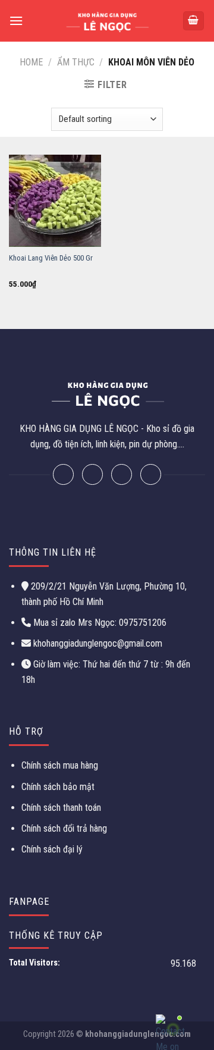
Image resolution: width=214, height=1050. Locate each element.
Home (31, 62)
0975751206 (141, 622)
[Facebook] (63, 474)
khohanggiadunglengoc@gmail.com (97, 643)
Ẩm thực (76, 62)
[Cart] (193, 21)
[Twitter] (92, 474)
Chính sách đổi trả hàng (64, 828)
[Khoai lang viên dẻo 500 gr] (55, 201)
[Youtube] (150, 474)
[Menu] (16, 20)
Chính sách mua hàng (59, 765)
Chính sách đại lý (52, 849)
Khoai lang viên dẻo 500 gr (51, 257)
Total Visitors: (35, 963)
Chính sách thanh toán (61, 807)
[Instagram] (121, 474)
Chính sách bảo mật (58, 786)
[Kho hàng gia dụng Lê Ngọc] (107, 21)
